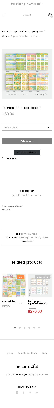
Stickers (46, 237)
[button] (9, 158)
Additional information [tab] (27, 195)
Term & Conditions (27, 353)
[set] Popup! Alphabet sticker (37, 302)
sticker (29, 241)
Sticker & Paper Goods (29, 237)
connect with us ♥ (27, 386)
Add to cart (27, 141)
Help (44, 353)
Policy (10, 353)
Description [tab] (27, 191)
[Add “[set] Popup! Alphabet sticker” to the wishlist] (46, 303)
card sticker (9, 301)
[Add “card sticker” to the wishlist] (21, 303)
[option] (27, 74)
